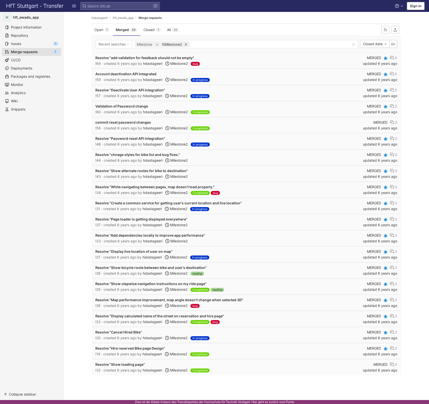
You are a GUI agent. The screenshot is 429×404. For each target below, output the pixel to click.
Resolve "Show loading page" (120, 364)
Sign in (416, 6)
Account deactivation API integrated (125, 74)
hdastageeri (99, 18)
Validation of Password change (121, 106)
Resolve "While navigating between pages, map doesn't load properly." (154, 187)
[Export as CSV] (395, 30)
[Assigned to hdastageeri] (386, 58)
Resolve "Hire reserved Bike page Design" (130, 348)
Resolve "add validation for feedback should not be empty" (144, 58)
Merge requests (150, 18)
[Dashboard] (35, 6)
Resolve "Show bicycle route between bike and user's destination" (151, 267)
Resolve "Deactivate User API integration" (130, 90)
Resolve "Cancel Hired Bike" (118, 332)
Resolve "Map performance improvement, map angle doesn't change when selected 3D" (169, 300)
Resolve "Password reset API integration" (130, 138)
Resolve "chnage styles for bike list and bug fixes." (137, 154)
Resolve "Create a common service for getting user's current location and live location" (168, 203)
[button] (74, 6)
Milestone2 (178, 63)
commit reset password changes (123, 122)
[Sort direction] (393, 44)
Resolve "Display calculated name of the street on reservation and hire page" (159, 316)
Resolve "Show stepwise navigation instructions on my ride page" (151, 284)
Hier (254, 402)
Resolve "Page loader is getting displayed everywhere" (141, 219)
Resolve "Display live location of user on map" (134, 251)
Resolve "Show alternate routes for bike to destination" (141, 171)
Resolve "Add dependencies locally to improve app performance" (150, 235)
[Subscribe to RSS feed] (385, 30)
